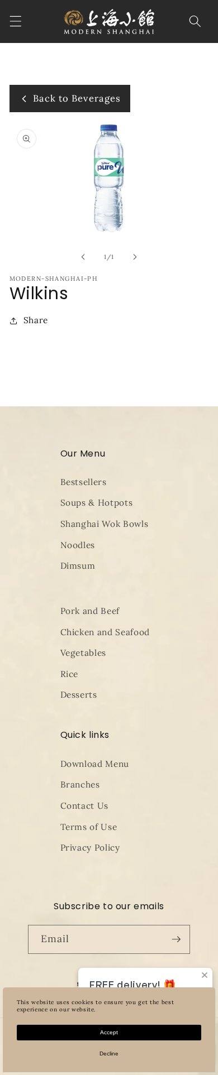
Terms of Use (88, 827)
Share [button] (35, 320)
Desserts (78, 694)
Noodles (78, 545)
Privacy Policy (90, 847)
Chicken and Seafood (105, 632)
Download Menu (95, 764)
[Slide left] (83, 256)
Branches (80, 784)
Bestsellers (83, 482)
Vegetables (83, 652)
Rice (69, 674)
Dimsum (78, 565)
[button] (15, 21)
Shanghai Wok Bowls (104, 524)
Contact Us (84, 805)
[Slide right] (134, 256)
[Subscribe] (176, 939)
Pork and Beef (90, 611)
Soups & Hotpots (96, 502)
